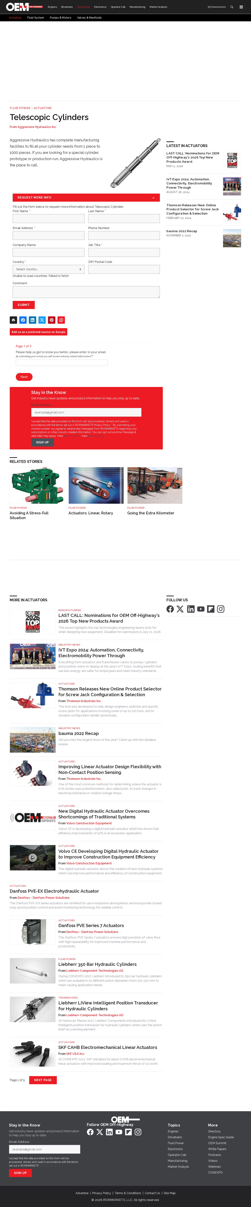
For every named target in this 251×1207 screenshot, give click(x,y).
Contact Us (152, 1193)
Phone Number (99, 228)
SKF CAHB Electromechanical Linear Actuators (107, 1047)
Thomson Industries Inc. (84, 701)
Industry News (69, 644)
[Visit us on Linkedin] (191, 608)
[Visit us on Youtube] (201, 608)
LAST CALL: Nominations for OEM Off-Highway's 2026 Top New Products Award (192, 157)
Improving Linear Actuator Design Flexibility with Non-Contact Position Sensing (109, 769)
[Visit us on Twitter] (180, 608)
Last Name (97, 211)
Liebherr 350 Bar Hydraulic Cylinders (97, 964)
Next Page (43, 1080)
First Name (21, 211)
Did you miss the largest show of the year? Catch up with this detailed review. (107, 742)
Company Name (24, 245)
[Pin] (51, 320)
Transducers (68, 997)
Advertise (82, 1193)
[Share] (23, 320)
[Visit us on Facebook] (170, 608)
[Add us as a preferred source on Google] (61, 320)
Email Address (24, 228)
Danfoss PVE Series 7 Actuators (91, 925)
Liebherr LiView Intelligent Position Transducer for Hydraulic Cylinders (108, 1005)
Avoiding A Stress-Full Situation (29, 515)
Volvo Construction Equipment (89, 823)
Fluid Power (20, 108)
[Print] (13, 320)
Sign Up (42, 442)
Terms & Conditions (128, 1193)
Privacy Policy (96, 435)
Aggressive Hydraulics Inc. (37, 127)
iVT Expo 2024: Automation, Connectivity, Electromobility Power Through (189, 183)
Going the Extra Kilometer (150, 513)
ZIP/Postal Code (100, 261)
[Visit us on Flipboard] (210, 608)
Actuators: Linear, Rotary (91, 513)
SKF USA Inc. (75, 1054)
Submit (24, 305)
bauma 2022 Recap (181, 231)
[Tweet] (42, 320)
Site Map (170, 1193)
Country (19, 261)
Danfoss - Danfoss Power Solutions (43, 897)
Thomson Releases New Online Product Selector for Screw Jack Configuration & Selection (192, 209)
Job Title (95, 245)
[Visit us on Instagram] (220, 608)
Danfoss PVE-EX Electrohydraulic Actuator (54, 891)
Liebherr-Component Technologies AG (94, 970)
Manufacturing (69, 610)
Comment (20, 283)
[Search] (231, 7)
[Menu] (241, 7)
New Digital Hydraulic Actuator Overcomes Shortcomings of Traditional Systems (103, 813)
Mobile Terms (72, 435)
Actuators (43, 108)
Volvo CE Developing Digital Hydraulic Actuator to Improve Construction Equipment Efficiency (108, 854)
